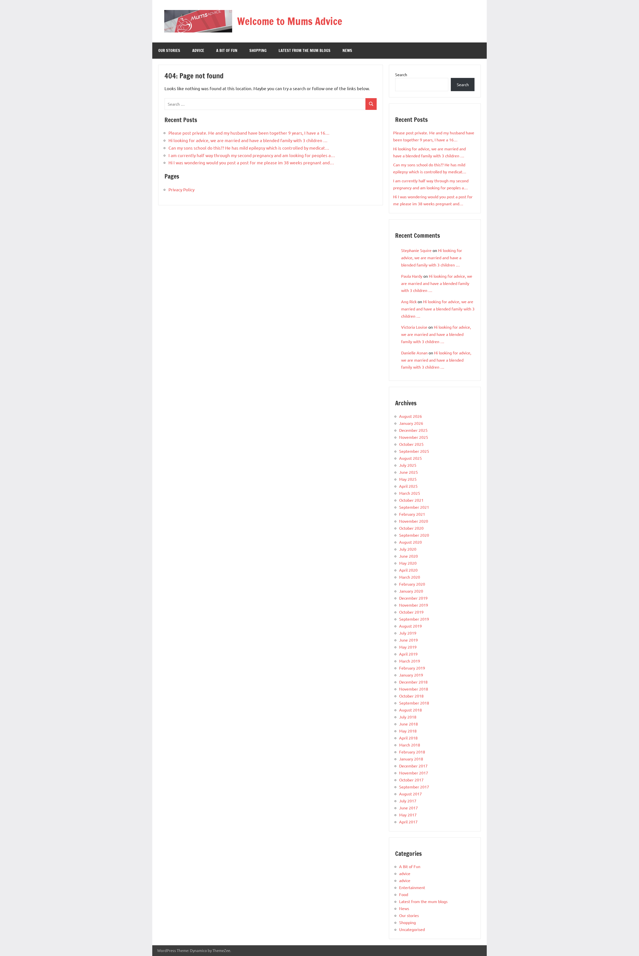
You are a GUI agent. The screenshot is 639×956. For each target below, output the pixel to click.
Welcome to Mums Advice (289, 21)
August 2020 (410, 541)
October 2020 (411, 527)
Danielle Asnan (414, 352)
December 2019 (413, 597)
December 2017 (413, 765)
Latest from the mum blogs (304, 50)
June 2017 (408, 807)
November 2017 (413, 772)
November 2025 (413, 437)
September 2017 (414, 786)
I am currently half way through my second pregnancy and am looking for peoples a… (251, 155)
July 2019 (407, 632)
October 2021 (411, 499)
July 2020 (407, 548)
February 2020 (412, 583)
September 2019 (414, 618)
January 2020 (411, 590)
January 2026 (411, 423)
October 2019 (411, 611)
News (347, 50)
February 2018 (412, 751)
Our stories (169, 50)
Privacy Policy (181, 189)
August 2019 (410, 625)
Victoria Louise (414, 326)
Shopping (258, 50)
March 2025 (409, 492)
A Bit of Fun (226, 50)
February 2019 (412, 667)
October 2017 (411, 779)
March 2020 (409, 576)
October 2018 (411, 695)
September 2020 (414, 534)
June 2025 (408, 472)
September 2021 (414, 506)
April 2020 (408, 569)
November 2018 (413, 688)
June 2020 (408, 555)
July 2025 (407, 465)
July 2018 (407, 716)
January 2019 (411, 674)
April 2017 (408, 821)
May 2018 (408, 730)
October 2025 (411, 444)
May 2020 (408, 562)
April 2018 (408, 737)
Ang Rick (409, 301)
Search (401, 74)
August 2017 (410, 793)
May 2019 (408, 646)
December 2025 (413, 430)
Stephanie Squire (416, 250)
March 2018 (409, 744)
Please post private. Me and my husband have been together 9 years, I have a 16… (248, 132)
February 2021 (412, 513)
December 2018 (413, 681)
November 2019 (413, 604)
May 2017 (408, 814)
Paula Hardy (411, 275)
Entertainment (412, 887)
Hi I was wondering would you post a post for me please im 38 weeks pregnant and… (251, 162)
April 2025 (408, 485)
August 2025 (410, 458)
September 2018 (414, 702)
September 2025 (414, 451)
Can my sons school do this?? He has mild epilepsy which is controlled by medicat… (248, 147)
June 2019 (408, 639)
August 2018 (410, 709)
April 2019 (408, 653)
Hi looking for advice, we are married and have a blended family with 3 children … (247, 140)
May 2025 (408, 479)
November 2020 (413, 520)
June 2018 (408, 723)
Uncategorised (412, 929)
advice (198, 50)
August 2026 (410, 416)
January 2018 (411, 758)
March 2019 (409, 660)
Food (403, 894)
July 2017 (407, 800)
